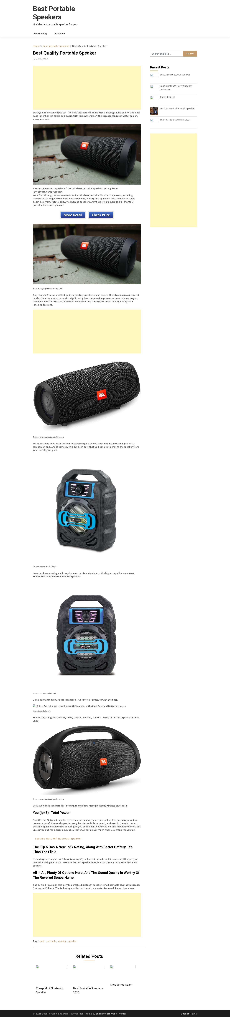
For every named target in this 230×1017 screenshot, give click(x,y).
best (42, 941)
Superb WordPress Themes (111, 1013)
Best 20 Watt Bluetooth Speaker (177, 108)
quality (62, 941)
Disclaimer (59, 33)
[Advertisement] (87, 88)
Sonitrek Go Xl (167, 97)
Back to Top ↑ (189, 1013)
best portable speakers (56, 46)
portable (51, 941)
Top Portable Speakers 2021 (175, 119)
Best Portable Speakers (54, 13)
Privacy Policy (40, 33)
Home (36, 46)
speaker (72, 941)
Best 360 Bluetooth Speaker (175, 74)
